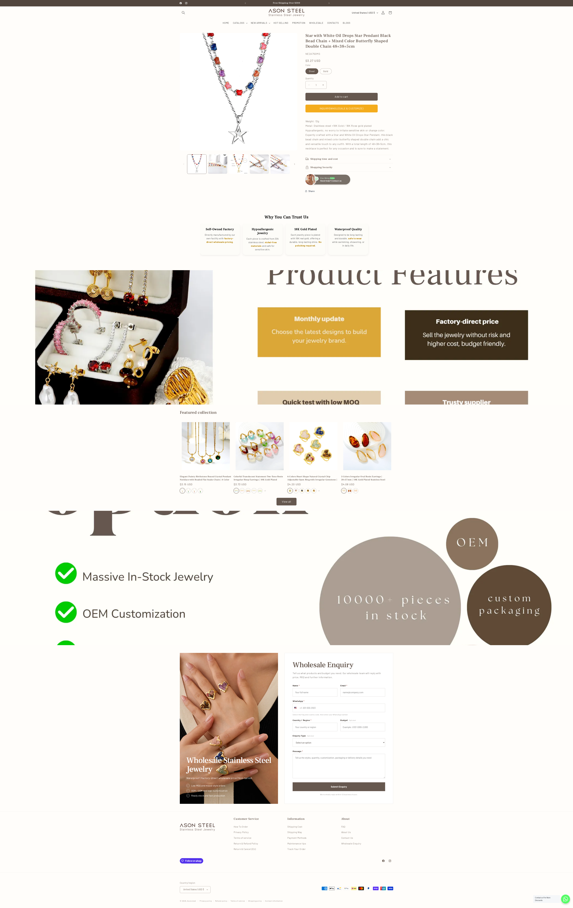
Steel (312, 71)
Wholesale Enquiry (351, 843)
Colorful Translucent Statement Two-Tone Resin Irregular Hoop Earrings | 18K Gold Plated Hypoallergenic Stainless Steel (258, 478)
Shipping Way (294, 832)
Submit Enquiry (339, 786)
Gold (325, 71)
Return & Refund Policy (246, 843)
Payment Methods (296, 838)
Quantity (309, 78)
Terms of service (243, 838)
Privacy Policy (241, 832)
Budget (348, 720)
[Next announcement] (328, 3)
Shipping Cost (294, 826)
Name (296, 685)
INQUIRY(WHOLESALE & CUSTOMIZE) (341, 108)
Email (343, 685)
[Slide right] (294, 164)
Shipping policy (255, 901)
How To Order (241, 826)
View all (286, 501)
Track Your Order (296, 849)
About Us (346, 832)
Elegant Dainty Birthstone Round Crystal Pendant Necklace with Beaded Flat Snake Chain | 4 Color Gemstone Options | (205, 478)
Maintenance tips (296, 843)
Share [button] (311, 191)
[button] (183, 12)
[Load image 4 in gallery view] (238, 164)
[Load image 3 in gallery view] (217, 164)
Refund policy (221, 901)
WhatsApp (298, 701)
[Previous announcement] (244, 3)
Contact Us (347, 838)
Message (298, 751)
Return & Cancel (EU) (245, 849)
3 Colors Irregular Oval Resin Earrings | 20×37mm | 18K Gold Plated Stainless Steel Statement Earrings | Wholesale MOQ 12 (363, 478)
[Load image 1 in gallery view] (197, 164)
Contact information (274, 901)
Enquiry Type (303, 735)
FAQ (343, 826)
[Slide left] (183, 164)
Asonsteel (191, 901)
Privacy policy (206, 901)
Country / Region (302, 720)
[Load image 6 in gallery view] (280, 164)
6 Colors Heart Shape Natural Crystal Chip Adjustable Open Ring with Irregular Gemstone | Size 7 (312, 478)
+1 (265, 491)
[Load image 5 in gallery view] (259, 164)
